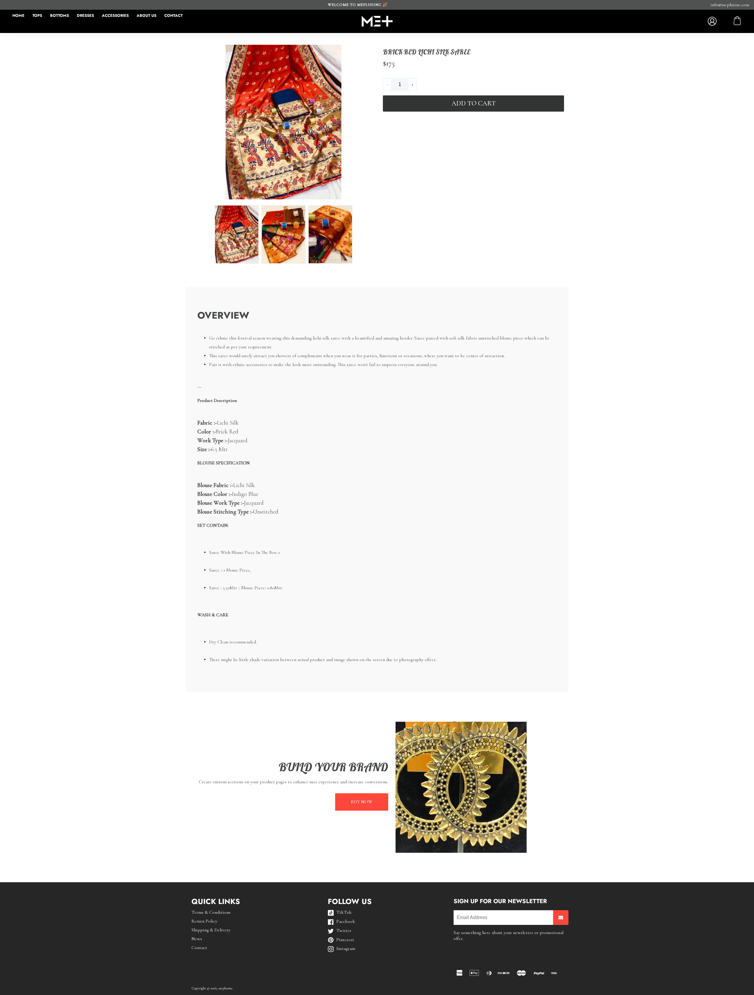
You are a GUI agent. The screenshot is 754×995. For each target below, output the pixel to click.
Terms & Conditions (211, 912)
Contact (173, 15)
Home (18, 15)
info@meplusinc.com (729, 4)
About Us (146, 15)
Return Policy (204, 921)
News (196, 939)
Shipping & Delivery (210, 930)
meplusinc (226, 988)
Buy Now (362, 802)
